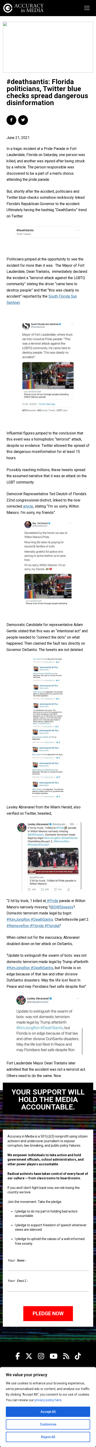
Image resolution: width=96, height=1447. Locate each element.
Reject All (48, 1437)
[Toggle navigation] (87, 8)
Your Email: (17, 1280)
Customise (48, 1424)
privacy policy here (48, 1400)
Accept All (48, 1412)
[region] (48, 1407)
